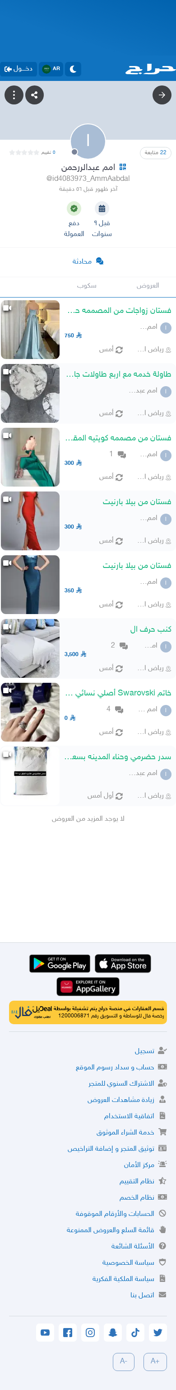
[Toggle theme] (73, 69)
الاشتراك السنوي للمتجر (121, 1084)
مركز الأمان (139, 1165)
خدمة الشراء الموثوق (125, 1133)
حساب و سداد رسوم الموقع (115, 1068)
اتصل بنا (142, 1295)
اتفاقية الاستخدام (129, 1116)
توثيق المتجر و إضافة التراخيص (111, 1149)
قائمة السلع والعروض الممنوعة (110, 1230)
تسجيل (144, 1051)
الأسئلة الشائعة (132, 1247)
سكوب (87, 286)
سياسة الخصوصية (128, 1263)
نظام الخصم (137, 1198)
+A (155, 1361)
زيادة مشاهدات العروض (121, 1100)
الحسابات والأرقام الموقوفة (115, 1214)
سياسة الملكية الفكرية (123, 1279)
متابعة (156, 153)
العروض (148, 286)
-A (123, 1361)
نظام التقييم (137, 1181)
